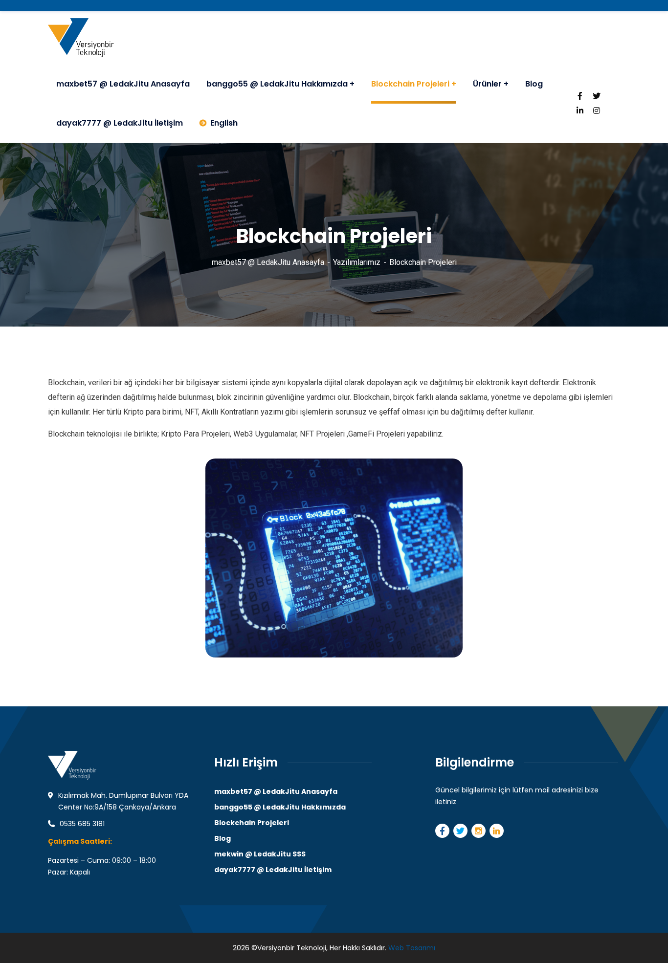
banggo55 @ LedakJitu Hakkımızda (280, 807)
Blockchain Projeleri (251, 823)
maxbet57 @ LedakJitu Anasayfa (268, 262)
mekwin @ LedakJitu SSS (260, 854)
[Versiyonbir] (81, 37)
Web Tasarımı (411, 948)
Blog (222, 838)
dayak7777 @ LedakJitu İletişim (273, 870)
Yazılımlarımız (356, 262)
